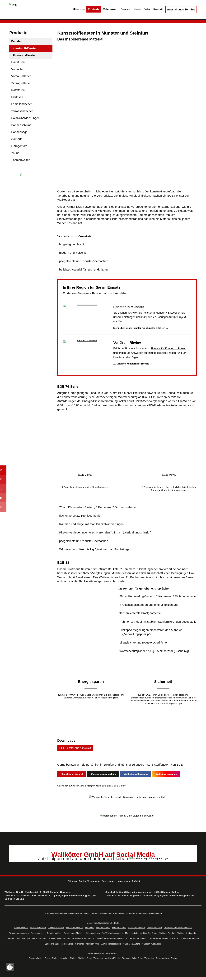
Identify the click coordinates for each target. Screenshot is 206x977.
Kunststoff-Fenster (25, 48)
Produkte (93, 9)
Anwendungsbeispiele (111, 944)
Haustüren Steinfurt (74, 928)
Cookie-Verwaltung (89, 881)
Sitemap (72, 881)
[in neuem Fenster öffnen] (139, 858)
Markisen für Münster (16, 938)
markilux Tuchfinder (148, 933)
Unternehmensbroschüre (103, 774)
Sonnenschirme (21, 125)
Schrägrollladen (21, 83)
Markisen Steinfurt (154, 928)
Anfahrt (136, 881)
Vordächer (17, 69)
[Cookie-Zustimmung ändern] (10, 967)
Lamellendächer (21, 104)
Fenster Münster (35, 958)
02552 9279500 (22, 895)
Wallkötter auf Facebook (135, 774)
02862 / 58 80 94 (123, 895)
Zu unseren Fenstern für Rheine (132, 363)
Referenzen (110, 9)
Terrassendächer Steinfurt (83, 938)
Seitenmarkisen (93, 933)
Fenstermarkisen (38, 933)
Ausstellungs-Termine (181, 9)
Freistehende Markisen (74, 933)
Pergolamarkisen (54, 933)
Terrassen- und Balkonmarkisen (178, 928)
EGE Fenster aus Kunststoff (75, 748)
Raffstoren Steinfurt (136, 928)
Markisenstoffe (131, 933)
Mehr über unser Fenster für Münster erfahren (140, 328)
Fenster (16, 41)
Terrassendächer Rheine (167, 958)
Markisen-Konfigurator (187, 933)
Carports (16, 139)
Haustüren (18, 62)
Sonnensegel (19, 132)
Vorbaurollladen (21, 76)
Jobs (147, 9)
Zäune (15, 153)
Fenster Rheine (51, 958)
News (137, 9)
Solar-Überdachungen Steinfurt (110, 938)
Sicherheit (79, 944)
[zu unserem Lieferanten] (31, 175)
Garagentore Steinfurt (189, 938)
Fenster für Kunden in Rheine (168, 348)
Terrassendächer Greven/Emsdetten (138, 958)
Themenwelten (20, 160)
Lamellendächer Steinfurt (59, 938)
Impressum (124, 881)
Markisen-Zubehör (167, 933)
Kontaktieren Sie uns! (71, 774)
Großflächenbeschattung (112, 933)
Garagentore (19, 146)
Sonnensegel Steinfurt (159, 938)
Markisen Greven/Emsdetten (90, 958)
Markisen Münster (112, 958)
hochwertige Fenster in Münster (146, 312)
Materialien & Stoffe (131, 944)
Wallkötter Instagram (166, 774)
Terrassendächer (22, 111)
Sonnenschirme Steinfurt (136, 938)
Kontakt (158, 9)
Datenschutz (109, 881)
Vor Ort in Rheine (127, 342)
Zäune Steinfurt (51, 944)
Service (125, 9)
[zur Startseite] (13, 4)
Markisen (17, 97)
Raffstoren (18, 90)
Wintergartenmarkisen (19, 933)
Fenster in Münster (128, 307)
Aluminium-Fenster (24, 55)
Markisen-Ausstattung (151, 944)
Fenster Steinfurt (21, 928)
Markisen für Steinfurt (36, 938)
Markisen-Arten (92, 944)
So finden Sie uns (14, 898)
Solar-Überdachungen (25, 118)
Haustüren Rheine (68, 958)
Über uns (78, 9)
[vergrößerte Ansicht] (84, 442)
